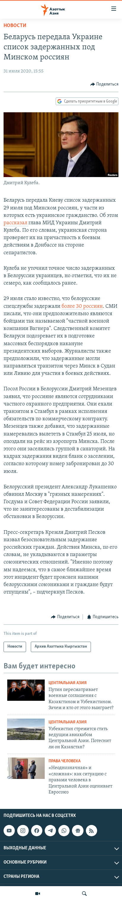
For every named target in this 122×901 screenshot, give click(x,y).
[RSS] (91, 830)
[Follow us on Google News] (77, 830)
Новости (15, 26)
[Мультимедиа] (37, 893)
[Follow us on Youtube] (9, 830)
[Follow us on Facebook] (36, 830)
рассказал (16, 223)
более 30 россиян (82, 306)
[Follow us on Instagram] (22, 830)
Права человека (65, 761)
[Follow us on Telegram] (50, 830)
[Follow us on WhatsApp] (64, 830)
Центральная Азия (68, 683)
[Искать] (84, 893)
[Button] (104, 84)
